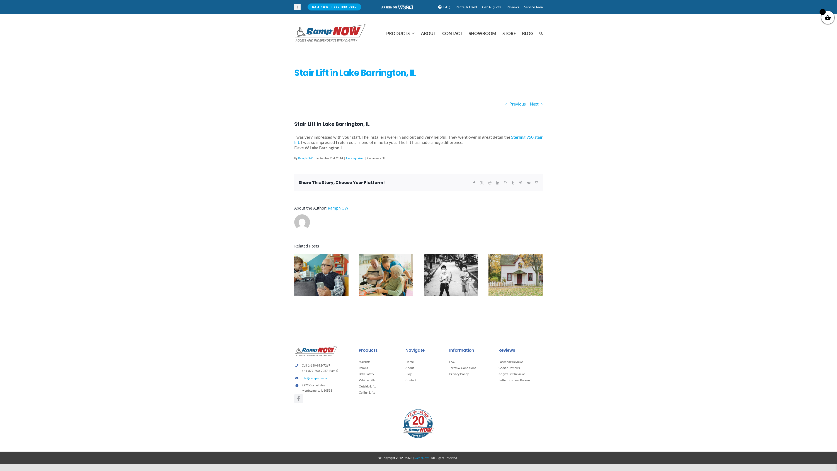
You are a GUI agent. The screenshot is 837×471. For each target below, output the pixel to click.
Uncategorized (355, 158)
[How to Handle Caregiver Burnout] (386, 256)
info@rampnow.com (315, 378)
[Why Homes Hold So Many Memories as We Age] (515, 256)
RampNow (421, 458)
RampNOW (305, 158)
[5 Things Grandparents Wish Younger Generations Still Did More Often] (321, 256)
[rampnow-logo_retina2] (330, 24)
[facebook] (297, 7)
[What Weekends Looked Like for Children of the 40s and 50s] (451, 256)
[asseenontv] (396, 6)
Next (534, 103)
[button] (541, 33)
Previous (517, 103)
